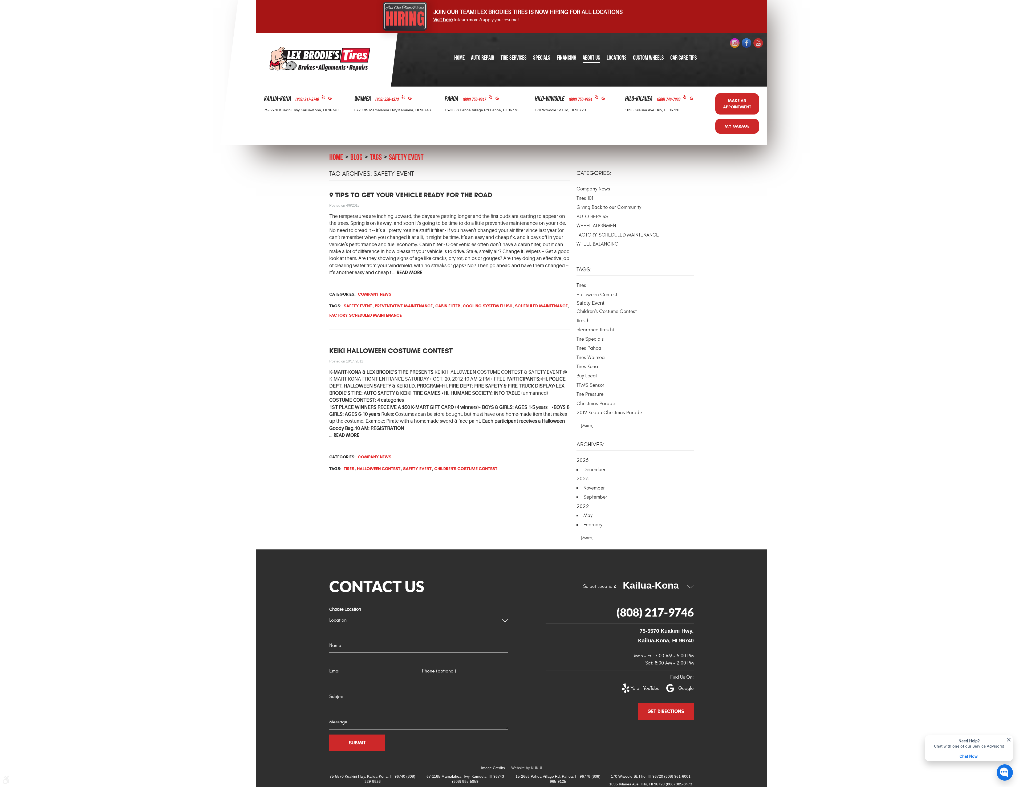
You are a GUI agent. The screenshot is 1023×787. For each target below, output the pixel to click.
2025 (582, 460)
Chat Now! (969, 756)
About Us (591, 57)
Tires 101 (585, 198)
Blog (356, 157)
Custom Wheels (648, 57)
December (594, 469)
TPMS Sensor (590, 385)
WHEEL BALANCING (598, 244)
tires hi (584, 321)
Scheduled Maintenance (541, 305)
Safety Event (406, 157)
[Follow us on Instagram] (735, 43)
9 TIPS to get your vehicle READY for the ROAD (410, 195)
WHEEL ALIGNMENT (597, 226)
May (587, 515)
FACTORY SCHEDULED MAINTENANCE (618, 235)
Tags (376, 157)
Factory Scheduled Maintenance (365, 315)
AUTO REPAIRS (592, 216)
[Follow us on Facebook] (746, 43)
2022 (583, 506)
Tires (349, 468)
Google (331, 99)
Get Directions (665, 711)
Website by (526, 768)
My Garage (737, 126)
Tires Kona (587, 366)
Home (459, 57)
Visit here (443, 19)
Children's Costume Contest (465, 468)
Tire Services (514, 57)
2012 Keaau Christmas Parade (609, 412)
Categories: (594, 173)
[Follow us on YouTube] (758, 43)
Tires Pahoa (589, 348)
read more (409, 272)
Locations (617, 57)
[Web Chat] (1005, 772)
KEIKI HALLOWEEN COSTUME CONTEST (391, 350)
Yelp (325, 98)
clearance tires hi (595, 330)
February (592, 525)
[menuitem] (459, 57)
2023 (582, 479)
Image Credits (493, 768)
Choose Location (345, 609)
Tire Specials (590, 339)
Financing (566, 57)
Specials (541, 57)
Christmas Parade (596, 403)
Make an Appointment (737, 103)
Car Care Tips (683, 57)
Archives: (590, 444)
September (595, 497)
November (594, 488)
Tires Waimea (591, 357)
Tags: (584, 269)
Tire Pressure (590, 394)
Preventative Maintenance (404, 305)
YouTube (648, 688)
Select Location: (599, 586)
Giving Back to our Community (609, 207)
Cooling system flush (487, 305)
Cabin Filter (447, 305)
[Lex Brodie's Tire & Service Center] (320, 58)
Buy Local (587, 376)
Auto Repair (482, 57)
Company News (374, 294)
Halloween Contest (378, 468)
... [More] (585, 425)
